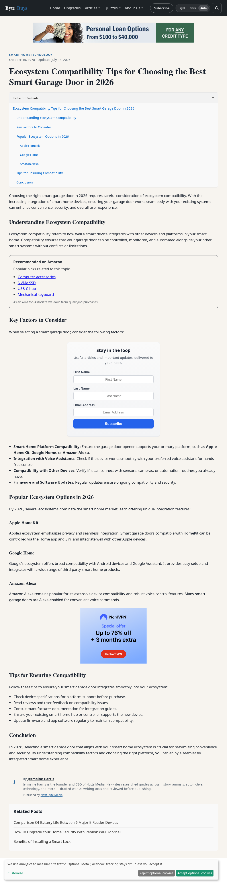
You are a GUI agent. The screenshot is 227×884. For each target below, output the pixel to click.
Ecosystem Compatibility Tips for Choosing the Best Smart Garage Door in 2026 (74, 108)
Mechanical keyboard (36, 294)
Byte (16, 8)
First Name (81, 372)
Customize (15, 873)
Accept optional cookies (194, 873)
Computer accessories (37, 276)
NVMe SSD (27, 282)
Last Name (81, 388)
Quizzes (111, 8)
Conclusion (24, 182)
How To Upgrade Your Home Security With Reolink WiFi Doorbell (67, 832)
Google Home (29, 155)
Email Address (84, 405)
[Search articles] (217, 8)
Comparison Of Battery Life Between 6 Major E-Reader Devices (66, 822)
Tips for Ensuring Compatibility (39, 173)
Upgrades (72, 8)
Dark (193, 8)
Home (55, 8)
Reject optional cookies (156, 873)
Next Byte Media (52, 795)
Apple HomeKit (30, 146)
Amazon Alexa (29, 164)
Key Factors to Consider (33, 127)
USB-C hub (27, 288)
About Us (132, 8)
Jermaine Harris (41, 778)
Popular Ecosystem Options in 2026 (42, 136)
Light (182, 8)
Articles (91, 8)
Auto (203, 8)
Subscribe (162, 8)
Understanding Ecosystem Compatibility (46, 118)
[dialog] (111, 870)
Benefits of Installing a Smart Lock (42, 841)
